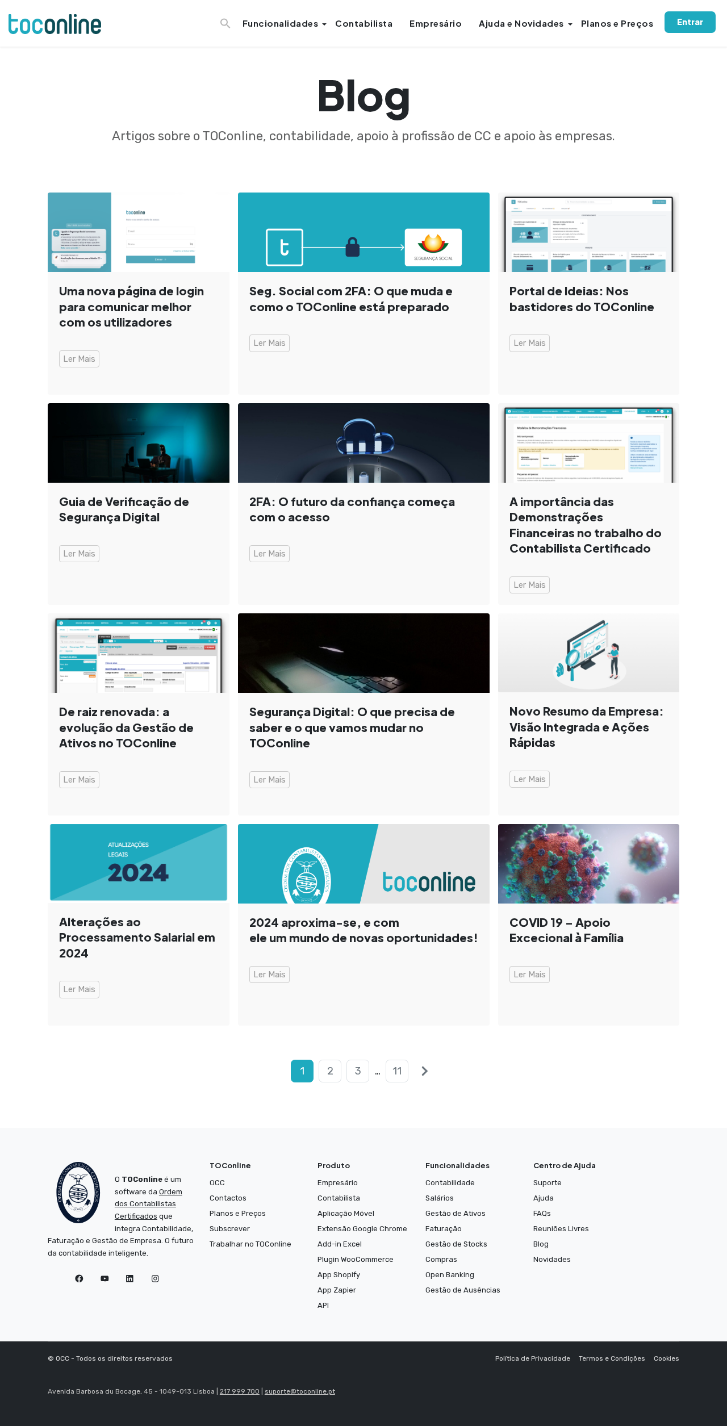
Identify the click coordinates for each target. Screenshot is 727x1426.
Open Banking (449, 1274)
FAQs (542, 1213)
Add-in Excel (339, 1244)
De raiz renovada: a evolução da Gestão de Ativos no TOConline (126, 727)
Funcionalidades (281, 23)
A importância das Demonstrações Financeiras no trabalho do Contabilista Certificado (585, 524)
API (323, 1305)
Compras (441, 1259)
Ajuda (543, 1198)
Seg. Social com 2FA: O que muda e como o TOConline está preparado (351, 298)
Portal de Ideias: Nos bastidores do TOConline (581, 298)
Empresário (436, 23)
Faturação (443, 1228)
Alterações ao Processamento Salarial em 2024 (137, 937)
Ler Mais (79, 359)
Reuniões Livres (561, 1228)
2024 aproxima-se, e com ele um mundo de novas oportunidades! (363, 930)
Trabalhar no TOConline (250, 1244)
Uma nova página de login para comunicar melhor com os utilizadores (131, 306)
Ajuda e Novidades (521, 23)
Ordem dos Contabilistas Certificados (148, 1203)
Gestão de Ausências (462, 1290)
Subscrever (230, 1228)
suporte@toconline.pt (300, 1391)
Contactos (228, 1198)
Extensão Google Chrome (362, 1228)
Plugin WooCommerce (355, 1259)
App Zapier (336, 1290)
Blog (541, 1244)
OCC (217, 1182)
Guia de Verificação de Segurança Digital (124, 509)
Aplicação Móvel (345, 1213)
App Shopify (338, 1274)
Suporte (547, 1182)
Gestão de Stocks (456, 1244)
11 (397, 1071)
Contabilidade (450, 1182)
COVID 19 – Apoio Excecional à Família (566, 930)
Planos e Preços (617, 23)
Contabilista (363, 23)
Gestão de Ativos (455, 1213)
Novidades (552, 1259)
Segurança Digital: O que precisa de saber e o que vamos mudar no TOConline (352, 727)
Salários (439, 1198)
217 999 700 (240, 1391)
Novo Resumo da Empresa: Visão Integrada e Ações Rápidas (586, 727)
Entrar (690, 21)
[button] (227, 19)
